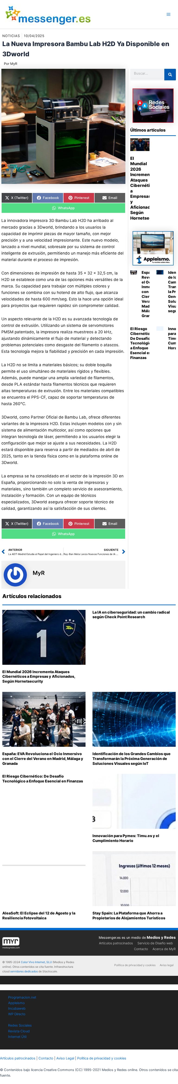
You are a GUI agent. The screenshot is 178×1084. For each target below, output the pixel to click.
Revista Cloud (19, 1031)
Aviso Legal (65, 1058)
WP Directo (16, 1014)
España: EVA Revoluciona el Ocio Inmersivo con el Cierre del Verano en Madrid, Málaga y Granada (42, 758)
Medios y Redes (161, 937)
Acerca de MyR (164, 949)
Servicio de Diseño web (155, 943)
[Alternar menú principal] (168, 14)
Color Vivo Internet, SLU (36, 962)
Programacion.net (22, 997)
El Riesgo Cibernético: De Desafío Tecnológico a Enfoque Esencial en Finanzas (141, 343)
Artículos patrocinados (116, 943)
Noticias (11, 36)
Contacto (141, 949)
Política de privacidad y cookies (135, 965)
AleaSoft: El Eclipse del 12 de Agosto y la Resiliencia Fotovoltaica (38, 915)
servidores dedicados (24, 971)
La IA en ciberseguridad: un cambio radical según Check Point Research (131, 614)
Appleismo (16, 1003)
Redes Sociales (20, 1025)
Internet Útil (17, 1037)
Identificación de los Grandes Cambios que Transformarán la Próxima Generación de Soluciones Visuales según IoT (131, 758)
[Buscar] (170, 74)
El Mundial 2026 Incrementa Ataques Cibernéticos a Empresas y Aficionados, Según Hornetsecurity (38, 676)
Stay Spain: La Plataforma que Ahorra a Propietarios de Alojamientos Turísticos (128, 915)
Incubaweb (16, 1008)
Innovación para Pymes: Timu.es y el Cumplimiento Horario (125, 838)
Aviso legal (167, 965)
